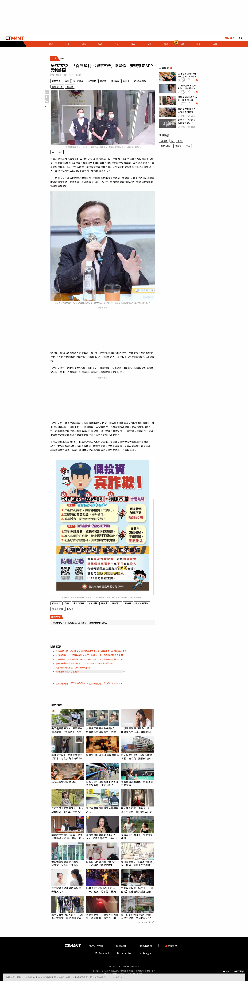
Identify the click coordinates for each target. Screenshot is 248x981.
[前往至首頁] (15, 38)
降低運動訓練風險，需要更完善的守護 (137, 783)
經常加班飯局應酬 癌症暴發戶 (102, 755)
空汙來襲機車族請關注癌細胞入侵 (102, 809)
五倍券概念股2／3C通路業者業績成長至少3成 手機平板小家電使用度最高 (91, 651)
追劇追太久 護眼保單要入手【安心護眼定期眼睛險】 (101, 863)
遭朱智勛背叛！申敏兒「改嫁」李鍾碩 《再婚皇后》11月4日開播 (136, 809)
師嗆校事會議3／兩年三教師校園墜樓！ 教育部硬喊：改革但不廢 (67, 836)
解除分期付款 (140, 81)
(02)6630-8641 (78, 683)
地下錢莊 (92, 81)
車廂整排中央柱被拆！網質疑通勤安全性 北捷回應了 (102, 783)
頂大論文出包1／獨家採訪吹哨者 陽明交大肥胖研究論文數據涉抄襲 (137, 756)
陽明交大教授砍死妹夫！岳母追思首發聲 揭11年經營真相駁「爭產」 (67, 916)
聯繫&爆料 (121, 945)
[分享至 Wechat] (47, 101)
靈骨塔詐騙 (57, 86)
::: (36, 44)
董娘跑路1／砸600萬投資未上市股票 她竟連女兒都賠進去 (80, 622)
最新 (51, 44)
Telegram (148, 953)
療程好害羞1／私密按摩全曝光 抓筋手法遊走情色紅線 (136, 863)
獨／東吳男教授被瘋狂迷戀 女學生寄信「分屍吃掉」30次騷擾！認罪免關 (137, 916)
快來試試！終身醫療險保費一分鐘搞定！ (67, 889)
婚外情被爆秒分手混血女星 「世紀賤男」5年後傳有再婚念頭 (84, 663)
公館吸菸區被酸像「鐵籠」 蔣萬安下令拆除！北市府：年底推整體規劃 (67, 863)
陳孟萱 (58, 75)
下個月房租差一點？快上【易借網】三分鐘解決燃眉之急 (137, 889)
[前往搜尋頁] (240, 38)
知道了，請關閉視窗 (235, 971)
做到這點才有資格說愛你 (67, 671)
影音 (198, 44)
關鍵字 (103, 81)
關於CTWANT (96, 945)
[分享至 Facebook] (47, 97)
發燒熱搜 (172, 945)
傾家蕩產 (56, 81)
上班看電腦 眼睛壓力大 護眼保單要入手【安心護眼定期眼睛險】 (137, 730)
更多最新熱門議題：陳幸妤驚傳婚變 (73, 667)
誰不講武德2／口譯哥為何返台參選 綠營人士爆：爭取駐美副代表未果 (89, 655)
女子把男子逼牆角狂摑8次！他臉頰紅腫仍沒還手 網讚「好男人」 (101, 730)
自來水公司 (166, 146)
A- (60, 151)
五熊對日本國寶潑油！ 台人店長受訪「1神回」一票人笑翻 (67, 809)
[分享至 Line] (47, 92)
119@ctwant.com (113, 683)
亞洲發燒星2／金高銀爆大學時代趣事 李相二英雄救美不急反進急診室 (89, 659)
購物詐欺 (115, 81)
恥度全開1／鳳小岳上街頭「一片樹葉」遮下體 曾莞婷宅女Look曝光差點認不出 (102, 889)
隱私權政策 (60, 977)
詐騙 (67, 81)
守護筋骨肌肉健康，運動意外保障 (137, 836)
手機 (179, 140)
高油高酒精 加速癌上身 (64, 781)
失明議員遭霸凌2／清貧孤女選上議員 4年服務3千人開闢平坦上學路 (67, 730)
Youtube (126, 953)
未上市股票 (78, 81)
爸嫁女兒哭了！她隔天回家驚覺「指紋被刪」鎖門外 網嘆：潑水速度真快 (102, 916)
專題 (215, 44)
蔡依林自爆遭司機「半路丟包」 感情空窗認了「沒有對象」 (101, 836)
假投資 (126, 81)
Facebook (104, 953)
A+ (53, 151)
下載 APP (229, 38)
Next (46, 107)
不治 (188, 146)
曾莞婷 (178, 146)
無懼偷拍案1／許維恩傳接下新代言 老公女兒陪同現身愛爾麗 (67, 756)
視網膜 (164, 140)
